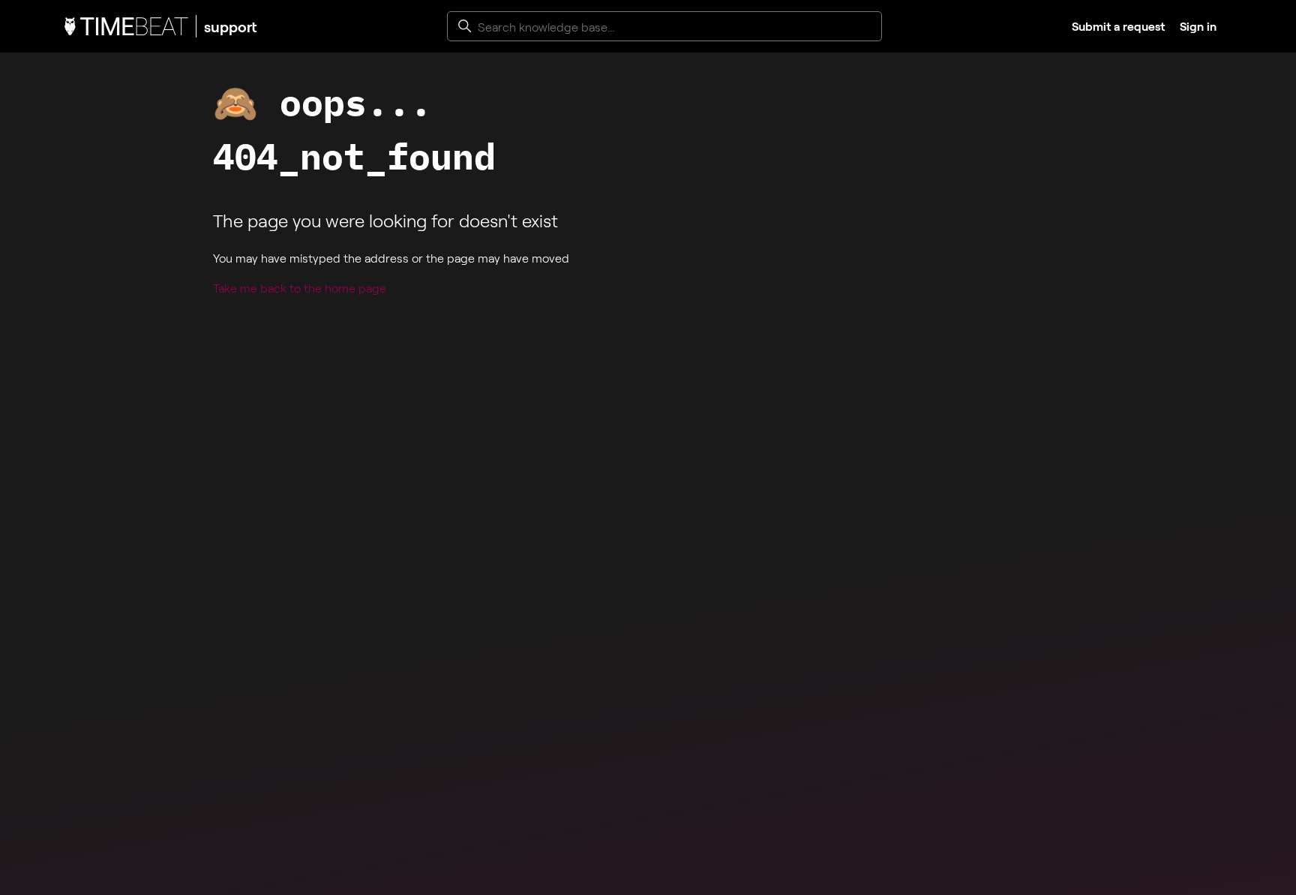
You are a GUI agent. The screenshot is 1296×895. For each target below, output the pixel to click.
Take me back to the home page (299, 288)
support (230, 26)
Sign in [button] (1198, 26)
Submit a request (1118, 26)
